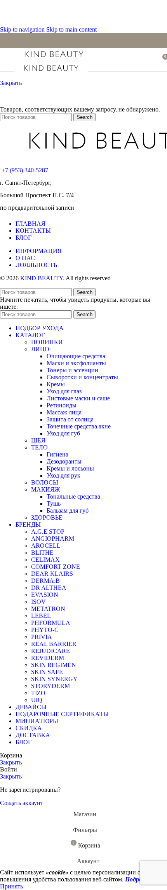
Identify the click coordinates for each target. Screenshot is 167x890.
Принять (11, 886)
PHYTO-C (45, 629)
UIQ (36, 700)
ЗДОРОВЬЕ (47, 517)
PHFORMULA (50, 622)
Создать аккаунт (21, 803)
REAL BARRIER (54, 644)
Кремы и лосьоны (70, 468)
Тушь (54, 503)
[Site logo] (54, 58)
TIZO (38, 693)
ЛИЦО (40, 349)
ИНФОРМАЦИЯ (39, 251)
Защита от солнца (70, 419)
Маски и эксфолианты (76, 363)
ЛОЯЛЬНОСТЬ (36, 265)
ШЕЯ (38, 440)
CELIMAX (45, 559)
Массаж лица (64, 412)
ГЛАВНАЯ (30, 223)
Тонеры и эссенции (72, 370)
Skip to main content (71, 29)
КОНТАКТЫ (33, 230)
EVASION (44, 594)
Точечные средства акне (79, 426)
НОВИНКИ (47, 342)
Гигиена (57, 454)
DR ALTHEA (48, 587)
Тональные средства (73, 496)
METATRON (48, 608)
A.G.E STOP (47, 531)
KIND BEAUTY (41, 278)
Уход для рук (63, 475)
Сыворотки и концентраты (82, 377)
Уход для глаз (64, 391)
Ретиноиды (62, 405)
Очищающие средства (76, 356)
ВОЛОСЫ (44, 482)
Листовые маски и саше (78, 398)
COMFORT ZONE (55, 566)
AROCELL (46, 545)
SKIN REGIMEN (53, 665)
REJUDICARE (50, 651)
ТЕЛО (39, 447)
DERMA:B (45, 580)
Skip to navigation (23, 29)
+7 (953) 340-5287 (25, 170)
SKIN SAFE (47, 672)
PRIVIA (41, 636)
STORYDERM (50, 686)
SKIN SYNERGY (54, 679)
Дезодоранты (64, 461)
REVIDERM (47, 658)
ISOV (38, 601)
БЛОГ (23, 237)
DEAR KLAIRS (52, 573)
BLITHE (42, 552)
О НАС (25, 258)
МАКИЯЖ (45, 489)
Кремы (56, 384)
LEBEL (41, 615)
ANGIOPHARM (52, 538)
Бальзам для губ (68, 510)
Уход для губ (63, 433)
